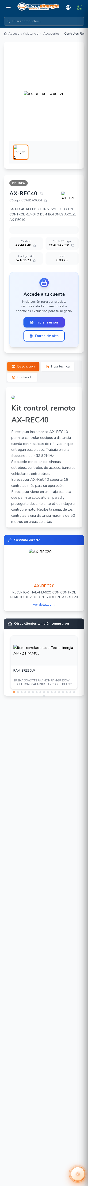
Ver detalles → (44, 604)
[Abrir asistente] (77, 1173)
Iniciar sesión (47, 322)
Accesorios (51, 33)
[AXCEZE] (70, 196)
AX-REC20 (44, 586)
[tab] (23, 366)
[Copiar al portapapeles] (41, 193)
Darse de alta (47, 335)
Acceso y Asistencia (23, 33)
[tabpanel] (44, 457)
